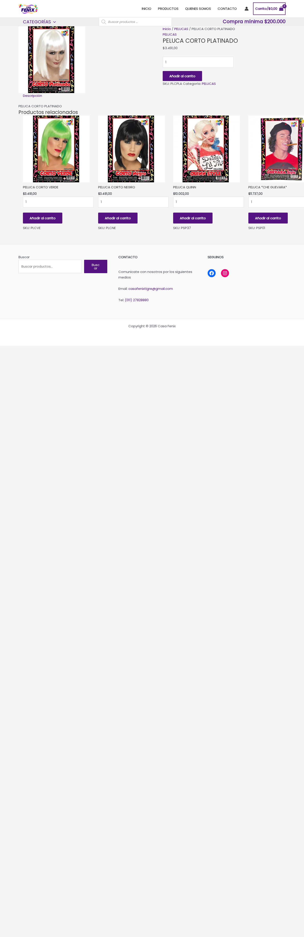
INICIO (146, 8)
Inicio (167, 28)
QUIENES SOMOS (198, 8)
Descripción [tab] (32, 95)
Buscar (24, 257)
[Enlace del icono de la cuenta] (247, 9)
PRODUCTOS (168, 8)
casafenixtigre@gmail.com (150, 288)
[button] (53, 21)
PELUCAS (181, 28)
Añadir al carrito (182, 76)
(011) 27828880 (137, 300)
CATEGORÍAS (37, 22)
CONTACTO (227, 8)
